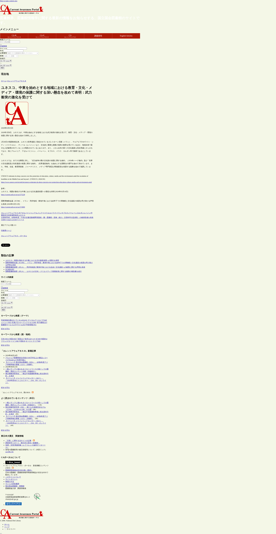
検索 (2, 68)
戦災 (4, 215)
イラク (53, 213)
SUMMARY (9, 269)
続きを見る (5, 329)
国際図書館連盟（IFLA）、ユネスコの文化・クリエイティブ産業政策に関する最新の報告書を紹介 (43, 271)
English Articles (126, 36)
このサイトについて (13, 477)
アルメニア (38, 213)
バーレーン (72, 213)
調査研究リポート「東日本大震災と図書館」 (22, 443)
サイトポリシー (11, 479)
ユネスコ (21, 215)
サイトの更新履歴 (12, 484)
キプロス (64, 213)
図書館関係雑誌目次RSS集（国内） (19, 470)
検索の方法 (9, 481)
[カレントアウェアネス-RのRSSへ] (33, 392)
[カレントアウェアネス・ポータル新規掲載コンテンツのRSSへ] (13, 468)
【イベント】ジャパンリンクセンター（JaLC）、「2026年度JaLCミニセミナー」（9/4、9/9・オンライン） (25, 380)
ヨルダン (80, 213)
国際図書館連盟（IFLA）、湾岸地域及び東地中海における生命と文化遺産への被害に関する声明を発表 (45, 267)
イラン (58, 213)
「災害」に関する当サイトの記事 (18, 441)
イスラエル (46, 213)
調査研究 (98, 36)
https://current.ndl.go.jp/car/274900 (13, 207)
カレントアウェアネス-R (10, 213)
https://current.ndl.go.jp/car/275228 (13, 195)
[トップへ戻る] (1, 533)
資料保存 (14, 215)
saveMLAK (9, 452)
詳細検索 (3, 46)
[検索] (1, 44)
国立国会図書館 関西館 (14, 486)
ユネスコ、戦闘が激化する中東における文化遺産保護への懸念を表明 (32, 260)
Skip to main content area (8, 1)
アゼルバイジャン (27, 213)
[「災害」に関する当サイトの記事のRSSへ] (34, 441)
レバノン (87, 213)
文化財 (8, 215)
